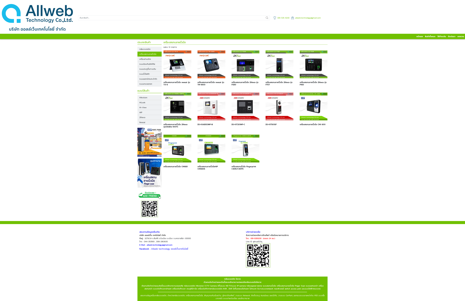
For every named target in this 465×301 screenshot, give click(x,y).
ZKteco (142, 117)
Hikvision (143, 97)
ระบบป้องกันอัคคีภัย (147, 64)
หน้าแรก (419, 36)
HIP (140, 112)
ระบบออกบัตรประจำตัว (148, 78)
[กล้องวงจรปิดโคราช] (37, 18)
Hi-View (143, 107)
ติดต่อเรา (451, 36)
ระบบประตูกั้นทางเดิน (147, 69)
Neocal (142, 122)
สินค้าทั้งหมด (430, 36)
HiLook (142, 102)
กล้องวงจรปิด (144, 49)
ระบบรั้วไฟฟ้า (144, 73)
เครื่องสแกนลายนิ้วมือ (147, 54)
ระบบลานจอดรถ (145, 83)
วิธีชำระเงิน (441, 36)
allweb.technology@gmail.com (307, 17)
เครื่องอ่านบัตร (145, 59)
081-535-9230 (283, 17)
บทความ (460, 36)
